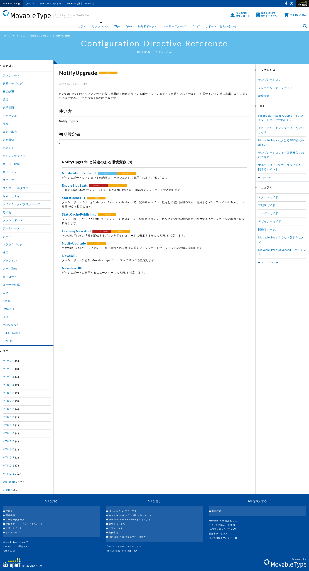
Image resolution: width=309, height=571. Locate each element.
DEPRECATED (98, 186)
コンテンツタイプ (14, 156)
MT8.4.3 (8, 425)
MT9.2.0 (8, 361)
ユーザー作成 (11, 285)
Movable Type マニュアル (123, 511)
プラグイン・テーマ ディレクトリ (124, 546)
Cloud (7, 490)
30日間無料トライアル (221, 529)
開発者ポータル (148, 26)
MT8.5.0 (8, 417)
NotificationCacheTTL (79, 173)
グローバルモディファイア (275, 88)
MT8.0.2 (8, 465)
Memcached (10, 325)
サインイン (10, 172)
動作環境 (113, 532)
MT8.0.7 (8, 457)
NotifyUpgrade (74, 243)
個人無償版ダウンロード (222, 538)
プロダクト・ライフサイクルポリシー (25, 524)
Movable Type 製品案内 (222, 521)
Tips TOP (266, 178)
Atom (6, 301)
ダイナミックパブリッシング (21, 204)
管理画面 (8, 107)
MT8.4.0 (8, 433)
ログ (5, 293)
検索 (5, 124)
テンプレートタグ (269, 80)
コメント (8, 148)
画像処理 (8, 91)
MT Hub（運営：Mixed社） (82, 4)
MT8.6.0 (8, 409)
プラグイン (10, 260)
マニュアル (79, 26)
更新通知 (8, 140)
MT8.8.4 (8, 385)
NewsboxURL (72, 268)
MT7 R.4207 (126, 173)
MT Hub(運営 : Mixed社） (120, 551)
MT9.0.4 (8, 377)
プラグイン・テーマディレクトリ (43, 4)
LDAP (6, 317)
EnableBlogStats (75, 185)
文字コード (10, 276)
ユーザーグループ (174, 26)
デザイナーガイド (269, 221)
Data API (8, 309)
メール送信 (10, 268)
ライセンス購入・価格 (221, 525)
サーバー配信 (11, 164)
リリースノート (14, 528)
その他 (7, 212)
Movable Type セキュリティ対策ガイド (130, 537)
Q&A (129, 26)
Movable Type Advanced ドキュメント (130, 520)
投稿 (5, 252)
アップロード (11, 75)
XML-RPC (9, 341)
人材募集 (8, 551)
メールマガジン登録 (13, 546)
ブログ (195, 26)
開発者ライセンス (218, 534)
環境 (5, 99)
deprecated (10, 481)
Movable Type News (14, 542)
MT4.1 (108, 73)
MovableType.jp (12, 4)
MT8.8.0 (8, 393)
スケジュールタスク (15, 188)
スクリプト (10, 180)
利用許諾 (216, 511)
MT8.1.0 (8, 449)
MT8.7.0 (8, 401)
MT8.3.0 (8, 441)
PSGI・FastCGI (13, 333)
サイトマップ (13, 532)
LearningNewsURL (77, 231)
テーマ (7, 236)
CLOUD (107, 173)
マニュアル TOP (269, 262)
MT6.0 (117, 186)
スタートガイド (268, 197)
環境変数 (264, 96)
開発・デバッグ (13, 83)
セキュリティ (11, 196)
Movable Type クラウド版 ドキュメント (130, 515)
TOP (5, 36)
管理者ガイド (266, 205)
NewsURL (69, 256)
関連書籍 (10, 515)
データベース (11, 228)
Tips (117, 26)
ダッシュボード (13, 220)
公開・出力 (10, 132)
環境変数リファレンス (41, 36)
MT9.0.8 (8, 369)
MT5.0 (96, 198)
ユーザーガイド (268, 213)
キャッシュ (10, 115)
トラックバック (13, 244)
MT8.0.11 (9, 473)
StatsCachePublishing (79, 214)
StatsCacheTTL (74, 198)
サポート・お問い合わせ (221, 26)
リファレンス (100, 26)
